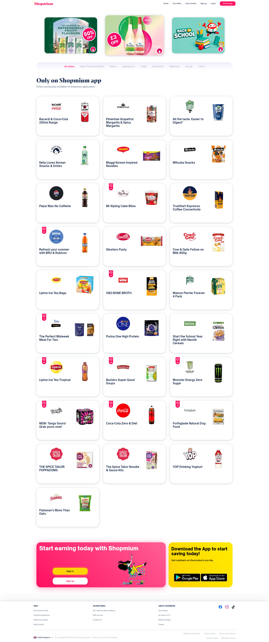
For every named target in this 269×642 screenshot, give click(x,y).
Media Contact (164, 620)
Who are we (98, 615)
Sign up (203, 3)
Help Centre (39, 624)
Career (161, 624)
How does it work (41, 610)
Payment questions (42, 615)
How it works (190, 3)
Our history (163, 610)
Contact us (97, 620)
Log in (213, 3)
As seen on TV (164, 615)
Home (166, 3)
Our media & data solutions (104, 610)
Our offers (177, 3)
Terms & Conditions (227, 633)
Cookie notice (212, 638)
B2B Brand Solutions (192, 633)
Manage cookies (228, 638)
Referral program (41, 620)
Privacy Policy (209, 633)
